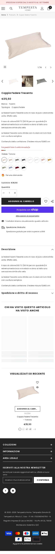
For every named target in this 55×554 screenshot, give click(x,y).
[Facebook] (5, 490)
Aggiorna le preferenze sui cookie (27, 544)
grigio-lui (23, 429)
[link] (14, 355)
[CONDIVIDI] (51, 201)
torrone (19, 429)
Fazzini (12, 104)
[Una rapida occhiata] (37, 387)
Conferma (43, 480)
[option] (27, 44)
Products (12, 15)
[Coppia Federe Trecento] (27, 392)
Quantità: (5, 187)
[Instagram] (13, 490)
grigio (27, 429)
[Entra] (42, 8)
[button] (45, 67)
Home (3, 15)
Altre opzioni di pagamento (27, 216)
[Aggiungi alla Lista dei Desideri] (45, 201)
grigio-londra (30, 429)
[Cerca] (11, 8)
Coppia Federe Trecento (27, 418)
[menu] (3, 8)
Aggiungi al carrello (21, 201)
